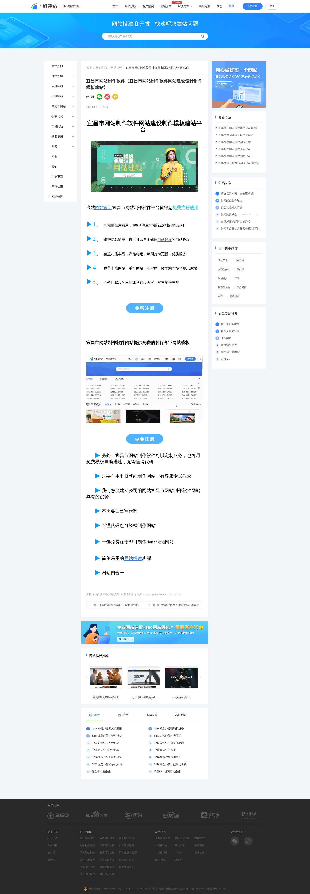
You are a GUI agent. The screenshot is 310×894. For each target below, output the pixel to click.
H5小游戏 (160, 859)
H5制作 (179, 852)
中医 (220, 296)
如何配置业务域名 (231, 200)
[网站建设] (44, 6)
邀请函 (178, 859)
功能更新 (57, 176)
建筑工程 (222, 260)
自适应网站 (58, 106)
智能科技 (222, 278)
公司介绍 (52, 838)
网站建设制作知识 (108, 874)
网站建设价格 (106, 845)
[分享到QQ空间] (115, 97)
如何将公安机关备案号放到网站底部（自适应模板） (252, 228)
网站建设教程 (126, 845)
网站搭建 (133, 558)
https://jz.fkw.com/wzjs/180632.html (163, 594)
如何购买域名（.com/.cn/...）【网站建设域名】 (248, 214)
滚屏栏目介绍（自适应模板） (238, 193)
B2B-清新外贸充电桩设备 (107, 757)
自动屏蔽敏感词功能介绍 (235, 221)
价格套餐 (166, 6)
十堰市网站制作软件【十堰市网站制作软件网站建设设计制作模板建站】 (116, 605)
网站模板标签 (87, 867)
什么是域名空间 (230, 331)
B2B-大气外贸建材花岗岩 (169, 742)
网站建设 (57, 196)
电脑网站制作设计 (108, 852)
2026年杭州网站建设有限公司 (233, 149)
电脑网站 (57, 86)
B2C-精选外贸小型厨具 (105, 750)
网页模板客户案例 (89, 874)
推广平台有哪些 (230, 324)
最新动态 (52, 859)
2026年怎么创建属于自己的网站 (234, 135)
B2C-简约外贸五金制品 (105, 742)
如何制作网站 (126, 859)
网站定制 (204, 6)
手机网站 (57, 96)
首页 (115, 6)
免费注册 (253, 6)
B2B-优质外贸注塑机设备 (107, 735)
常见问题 (57, 126)
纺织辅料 (234, 296)
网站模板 (130, 6)
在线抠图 (199, 838)
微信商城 (199, 845)
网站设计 (103, 207)
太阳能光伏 (224, 269)
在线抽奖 (199, 852)
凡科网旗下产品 (71, 6)
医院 (237, 278)
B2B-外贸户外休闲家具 (167, 757)
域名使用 (57, 136)
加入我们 (52, 852)
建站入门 (57, 66)
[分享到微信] (99, 97)
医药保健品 (224, 287)
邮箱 (54, 146)
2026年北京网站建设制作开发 (233, 142)
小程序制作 (161, 845)
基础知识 (57, 186)
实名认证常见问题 (231, 207)
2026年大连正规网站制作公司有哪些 (237, 163)
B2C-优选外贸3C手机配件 (107, 764)
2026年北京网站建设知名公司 (233, 156)
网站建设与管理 (128, 852)
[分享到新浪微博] (107, 97)
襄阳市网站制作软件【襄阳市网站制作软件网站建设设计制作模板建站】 (175, 605)
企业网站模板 (87, 838)
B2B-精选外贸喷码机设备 (169, 728)
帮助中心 (101, 67)
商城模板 (180, 845)
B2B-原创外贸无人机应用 (107, 728)
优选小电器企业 (101, 771)
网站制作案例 (126, 838)
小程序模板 (161, 852)
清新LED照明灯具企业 (167, 771)
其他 (54, 166)
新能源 (240, 269)
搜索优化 (57, 116)
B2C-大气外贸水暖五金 (167, 735)
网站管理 (57, 76)
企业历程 (52, 845)
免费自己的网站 (230, 352)
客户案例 (148, 6)
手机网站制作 (87, 852)
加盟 (219, 6)
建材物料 (239, 260)
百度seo (225, 359)
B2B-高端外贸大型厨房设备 (170, 764)
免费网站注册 (106, 838)
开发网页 (226, 338)
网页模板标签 (106, 867)
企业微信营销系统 (164, 838)
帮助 (231, 6)
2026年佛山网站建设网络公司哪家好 (237, 128)
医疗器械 (241, 287)
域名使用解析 (87, 859)
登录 (271, 6)
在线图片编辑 (182, 838)
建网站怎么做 (229, 345)
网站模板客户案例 (128, 867)
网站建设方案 (106, 859)
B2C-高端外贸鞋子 (165, 750)
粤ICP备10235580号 (196, 888)
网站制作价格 (87, 845)
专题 (54, 156)
